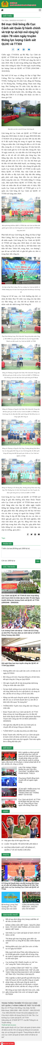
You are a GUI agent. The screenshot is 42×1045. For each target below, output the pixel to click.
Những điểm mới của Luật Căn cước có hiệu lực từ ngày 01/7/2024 (22, 947)
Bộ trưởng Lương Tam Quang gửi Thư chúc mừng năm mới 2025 (10, 907)
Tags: (3, 538)
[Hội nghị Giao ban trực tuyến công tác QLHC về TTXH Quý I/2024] (21, 649)
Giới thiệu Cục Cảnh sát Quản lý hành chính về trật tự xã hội (23, 934)
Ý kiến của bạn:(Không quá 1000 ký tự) (16, 548)
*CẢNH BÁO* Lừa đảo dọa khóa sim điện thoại (20, 731)
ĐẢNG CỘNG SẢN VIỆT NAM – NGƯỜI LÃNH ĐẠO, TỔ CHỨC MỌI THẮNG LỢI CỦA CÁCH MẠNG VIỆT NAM (23, 927)
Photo (6, 855)
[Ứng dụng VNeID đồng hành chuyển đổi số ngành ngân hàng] (9, 781)
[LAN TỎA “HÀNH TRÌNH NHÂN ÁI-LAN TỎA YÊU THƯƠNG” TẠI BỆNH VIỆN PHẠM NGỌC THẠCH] (9, 771)
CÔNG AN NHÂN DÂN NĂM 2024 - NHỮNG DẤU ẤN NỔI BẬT (30, 907)
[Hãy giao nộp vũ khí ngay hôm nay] (21, 826)
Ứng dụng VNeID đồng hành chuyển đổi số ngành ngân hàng (28, 780)
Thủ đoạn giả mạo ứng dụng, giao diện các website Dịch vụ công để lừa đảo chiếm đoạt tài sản (23, 941)
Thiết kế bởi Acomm (9, 1025)
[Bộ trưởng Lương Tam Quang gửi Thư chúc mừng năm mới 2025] (11, 897)
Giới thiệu (7, 16)
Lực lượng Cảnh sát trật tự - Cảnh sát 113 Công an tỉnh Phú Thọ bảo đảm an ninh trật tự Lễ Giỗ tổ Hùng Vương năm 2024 (21, 633)
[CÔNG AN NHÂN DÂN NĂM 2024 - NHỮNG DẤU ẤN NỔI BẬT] (31, 897)
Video (5, 811)
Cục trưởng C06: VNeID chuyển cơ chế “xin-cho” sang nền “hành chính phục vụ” (22, 963)
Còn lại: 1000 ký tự (8, 561)
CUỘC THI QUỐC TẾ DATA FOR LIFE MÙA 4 (21, 844)
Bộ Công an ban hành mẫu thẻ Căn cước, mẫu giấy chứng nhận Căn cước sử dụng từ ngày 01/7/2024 (22, 992)
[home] (5, 4)
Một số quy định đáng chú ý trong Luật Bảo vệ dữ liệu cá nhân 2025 (22, 920)
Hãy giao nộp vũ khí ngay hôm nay (16, 840)
